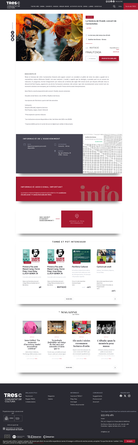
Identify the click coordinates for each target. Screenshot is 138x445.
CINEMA (42, 6)
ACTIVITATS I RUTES (76, 6)
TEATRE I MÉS (35, 6)
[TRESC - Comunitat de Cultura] (13, 5)
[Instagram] (129, 396)
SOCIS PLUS (98, 6)
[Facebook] (12, 32)
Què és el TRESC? (76, 396)
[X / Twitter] (125, 396)
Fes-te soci (29, 396)
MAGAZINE (119, 1)
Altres (89, 28)
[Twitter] (12, 36)
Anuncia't (96, 402)
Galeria (50, 399)
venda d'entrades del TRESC (42, 194)
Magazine (51, 396)
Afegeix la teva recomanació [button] (76, 222)
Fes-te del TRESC (130, 6)
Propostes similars (109, 58)
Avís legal (73, 402)
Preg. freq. (73, 399)
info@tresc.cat (105, 431)
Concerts (89, 17)
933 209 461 (107, 415)
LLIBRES (91, 6)
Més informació (39, 443)
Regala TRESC (30, 399)
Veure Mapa (98, 141)
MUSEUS (55, 6)
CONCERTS (49, 6)
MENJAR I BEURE (64, 6)
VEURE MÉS (69, 299)
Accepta (129, 441)
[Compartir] (12, 39)
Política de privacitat (77, 405)
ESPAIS (85, 6)
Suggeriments (97, 396)
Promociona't (97, 399)
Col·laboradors (30, 402)
